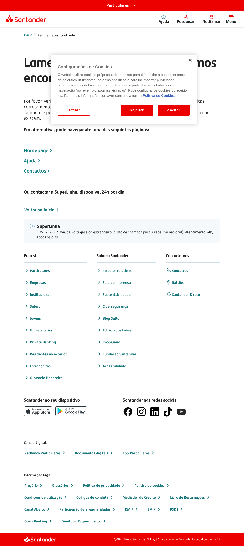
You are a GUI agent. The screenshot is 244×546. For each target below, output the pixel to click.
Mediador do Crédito (139, 497)
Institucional (40, 294)
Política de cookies (149, 485)
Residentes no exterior (48, 354)
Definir (73, 110)
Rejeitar (137, 110)
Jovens (35, 318)
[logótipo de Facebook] (128, 411)
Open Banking (35, 521)
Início (28, 35)
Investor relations (117, 270)
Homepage (36, 150)
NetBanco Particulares (42, 453)
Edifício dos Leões (117, 330)
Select (35, 306)
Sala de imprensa (117, 282)
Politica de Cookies (159, 96)
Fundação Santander (119, 354)
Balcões (178, 282)
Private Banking (43, 342)
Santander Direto (186, 294)
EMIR (151, 509)
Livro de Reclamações (187, 497)
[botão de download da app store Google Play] (71, 411)
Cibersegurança (115, 306)
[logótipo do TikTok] (168, 411)
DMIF (129, 509)
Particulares (40, 270)
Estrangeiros (40, 366)
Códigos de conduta (92, 497)
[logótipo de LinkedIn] (154, 411)
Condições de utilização (43, 497)
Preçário (31, 485)
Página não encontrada (56, 35)
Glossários (60, 485)
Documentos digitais (91, 453)
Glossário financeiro (46, 378)
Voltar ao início (39, 210)
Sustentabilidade (117, 294)
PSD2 (174, 509)
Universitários (41, 330)
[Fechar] (190, 60)
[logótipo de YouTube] (181, 411)
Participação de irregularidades (85, 509)
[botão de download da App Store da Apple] (38, 411)
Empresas (38, 282)
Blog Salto (111, 318)
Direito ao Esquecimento (81, 521)
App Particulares (136, 453)
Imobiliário (111, 342)
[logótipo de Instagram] (141, 411)
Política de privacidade (101, 485)
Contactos (35, 171)
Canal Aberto (34, 509)
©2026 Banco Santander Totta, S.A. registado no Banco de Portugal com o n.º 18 (167, 539)
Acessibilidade (114, 366)
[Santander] (26, 18)
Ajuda (30, 161)
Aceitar (173, 110)
